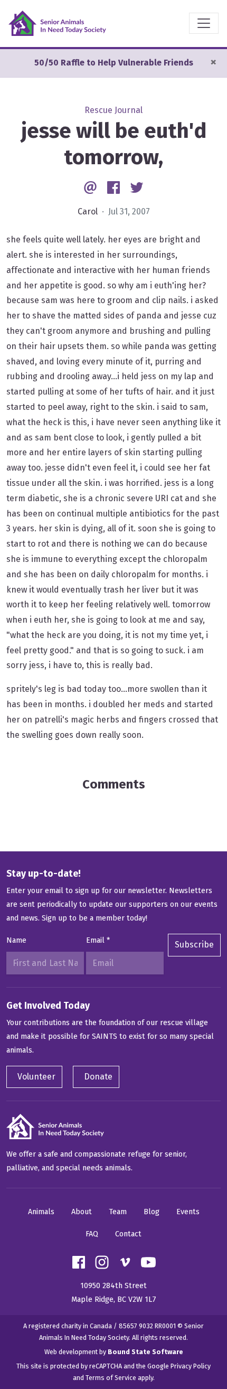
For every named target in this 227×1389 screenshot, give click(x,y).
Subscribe (194, 945)
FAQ (92, 1234)
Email (98, 940)
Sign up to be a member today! (94, 918)
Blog (151, 1211)
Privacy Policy (191, 1366)
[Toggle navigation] (204, 23)
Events (188, 1211)
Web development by (113, 1352)
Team (118, 1211)
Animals (41, 1211)
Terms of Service (111, 1378)
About (81, 1211)
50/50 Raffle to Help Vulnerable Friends (113, 63)
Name (16, 940)
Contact (128, 1234)
